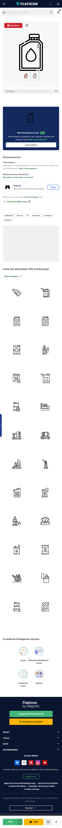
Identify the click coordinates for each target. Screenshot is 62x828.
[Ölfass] (45, 550)
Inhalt (6, 732)
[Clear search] (45, 12)
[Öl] (17, 293)
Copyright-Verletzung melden (41, 786)
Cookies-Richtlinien (17, 786)
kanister (8, 220)
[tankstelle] (45, 350)
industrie (36, 215)
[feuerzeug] (45, 578)
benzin (20, 215)
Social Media (31, 756)
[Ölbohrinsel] (17, 578)
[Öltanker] (45, 407)
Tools (6, 738)
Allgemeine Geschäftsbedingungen (20, 783)
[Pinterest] (31, 762)
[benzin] (17, 321)
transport (48, 215)
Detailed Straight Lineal (17, 201)
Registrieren (31, 776)
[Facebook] (17, 762)
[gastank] (45, 435)
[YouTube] (44, 762)
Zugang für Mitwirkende (31, 713)
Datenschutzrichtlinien (48, 783)
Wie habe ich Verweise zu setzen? (18, 177)
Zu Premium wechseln (31, 721)
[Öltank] (45, 321)
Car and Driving (31, 197)
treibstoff (8, 215)
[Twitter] (24, 762)
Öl (27, 215)
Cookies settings (31, 789)
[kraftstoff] (17, 550)
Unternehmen (10, 750)
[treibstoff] (45, 521)
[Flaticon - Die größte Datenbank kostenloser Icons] (27, 3)
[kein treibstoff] (17, 521)
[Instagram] (37, 762)
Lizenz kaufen (31, 145)
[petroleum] (17, 350)
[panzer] (17, 435)
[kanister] (45, 293)
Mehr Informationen (38, 139)
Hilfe (5, 744)
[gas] (45, 464)
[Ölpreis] (17, 407)
